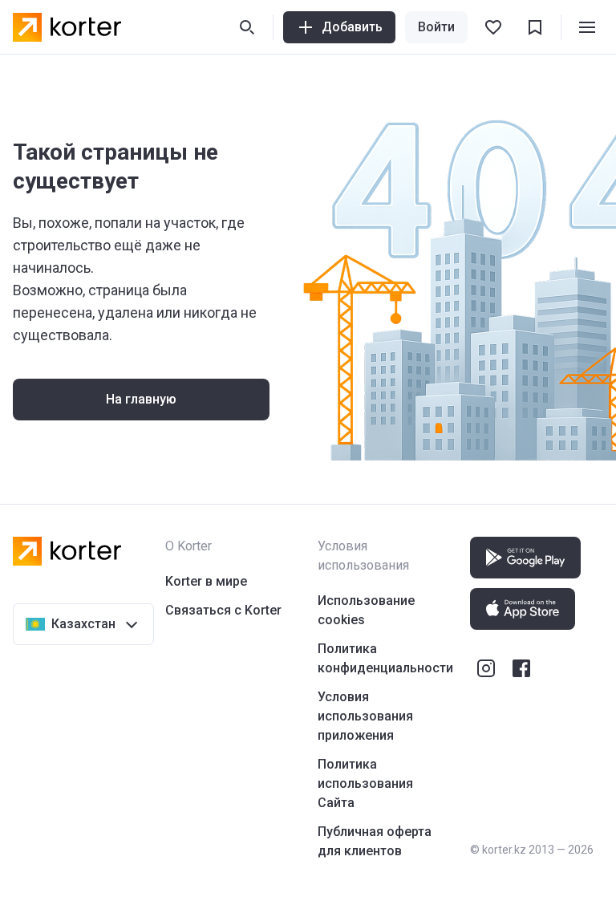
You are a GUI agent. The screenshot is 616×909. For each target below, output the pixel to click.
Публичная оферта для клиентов (375, 841)
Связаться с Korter (223, 610)
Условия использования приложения (365, 716)
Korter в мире (206, 581)
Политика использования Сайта (365, 783)
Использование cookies (366, 610)
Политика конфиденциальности (385, 658)
